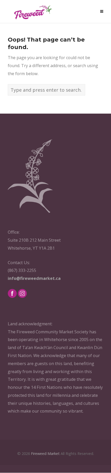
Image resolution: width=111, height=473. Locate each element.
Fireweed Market (45, 453)
